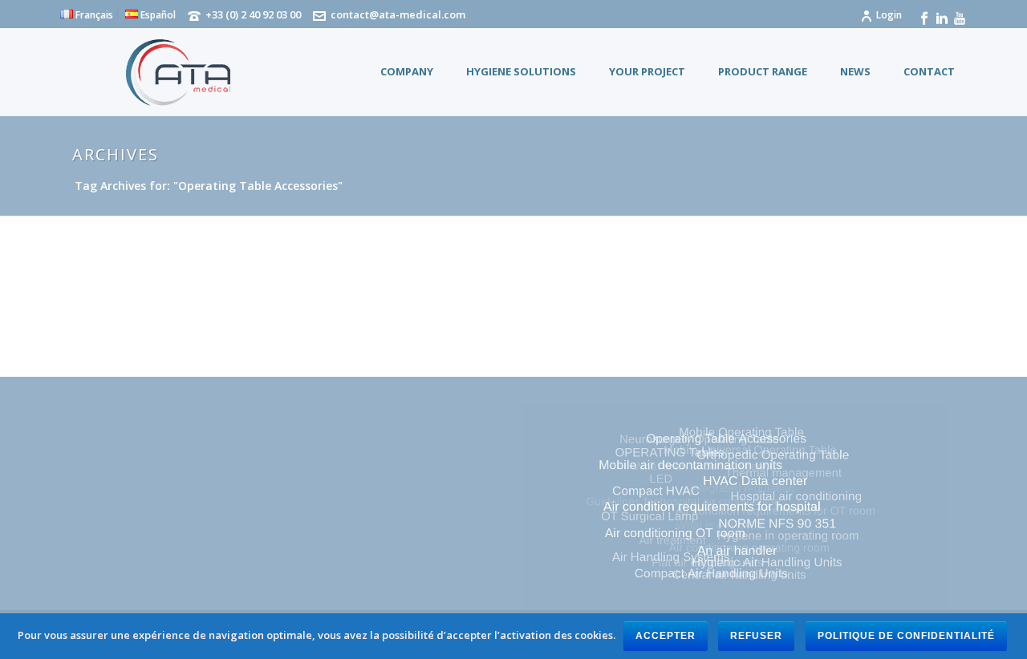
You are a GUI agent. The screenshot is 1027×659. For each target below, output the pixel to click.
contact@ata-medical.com (398, 14)
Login (889, 15)
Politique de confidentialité (906, 635)
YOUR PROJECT (647, 71)
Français (93, 14)
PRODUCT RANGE (762, 71)
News (855, 71)
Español (157, 14)
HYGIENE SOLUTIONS (521, 71)
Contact (929, 71)
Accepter (665, 635)
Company (406, 71)
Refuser (756, 635)
